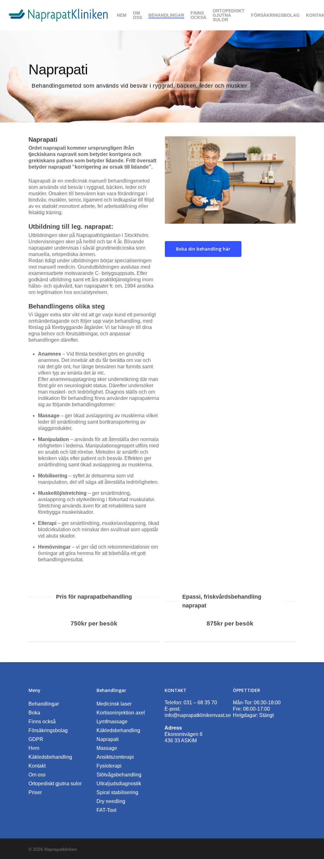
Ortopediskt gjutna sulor (55, 783)
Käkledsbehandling (50, 757)
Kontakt (37, 766)
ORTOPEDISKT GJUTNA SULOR (229, 15)
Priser (35, 792)
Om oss (37, 774)
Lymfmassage (112, 721)
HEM (122, 15)
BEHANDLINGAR (166, 15)
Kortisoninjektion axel (121, 712)
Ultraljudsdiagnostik (119, 783)
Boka (34, 712)
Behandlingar (43, 703)
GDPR (35, 739)
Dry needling (111, 801)
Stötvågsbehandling (119, 774)
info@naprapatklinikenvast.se (198, 715)
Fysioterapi (109, 766)
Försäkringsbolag (48, 730)
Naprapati (108, 739)
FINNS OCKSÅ (198, 15)
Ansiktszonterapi (115, 757)
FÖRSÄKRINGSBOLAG (275, 15)
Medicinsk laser (114, 703)
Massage (107, 748)
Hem (33, 748)
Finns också (42, 721)
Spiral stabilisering (117, 792)
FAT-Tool (106, 810)
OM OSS (137, 15)
